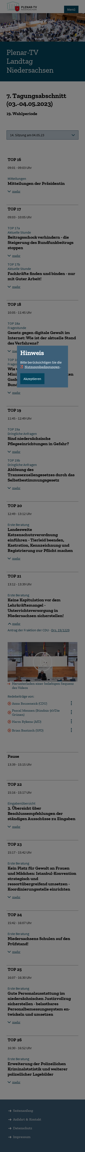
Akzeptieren (32, 378)
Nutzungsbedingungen (42, 367)
